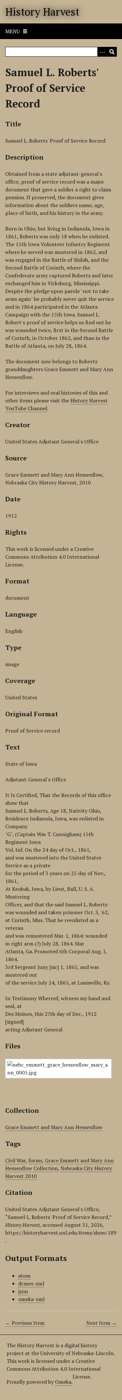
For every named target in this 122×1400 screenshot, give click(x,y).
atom (24, 1275)
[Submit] (112, 52)
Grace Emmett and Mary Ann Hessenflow (53, 1127)
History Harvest (42, 12)
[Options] (102, 52)
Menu (12, 31)
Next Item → (101, 1322)
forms (35, 1160)
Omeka (63, 1381)
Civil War (15, 1160)
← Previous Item (25, 1322)
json (23, 1291)
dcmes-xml (31, 1283)
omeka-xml (31, 1299)
